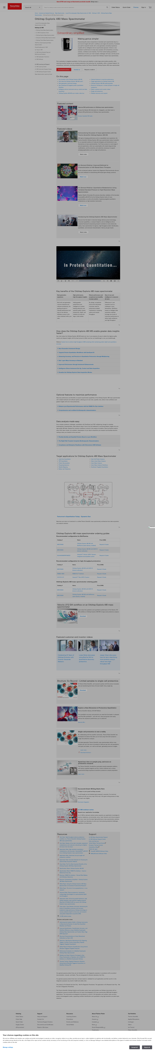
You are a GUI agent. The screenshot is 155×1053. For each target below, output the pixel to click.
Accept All (134, 1047)
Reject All (147, 1047)
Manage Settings (8, 1047)
